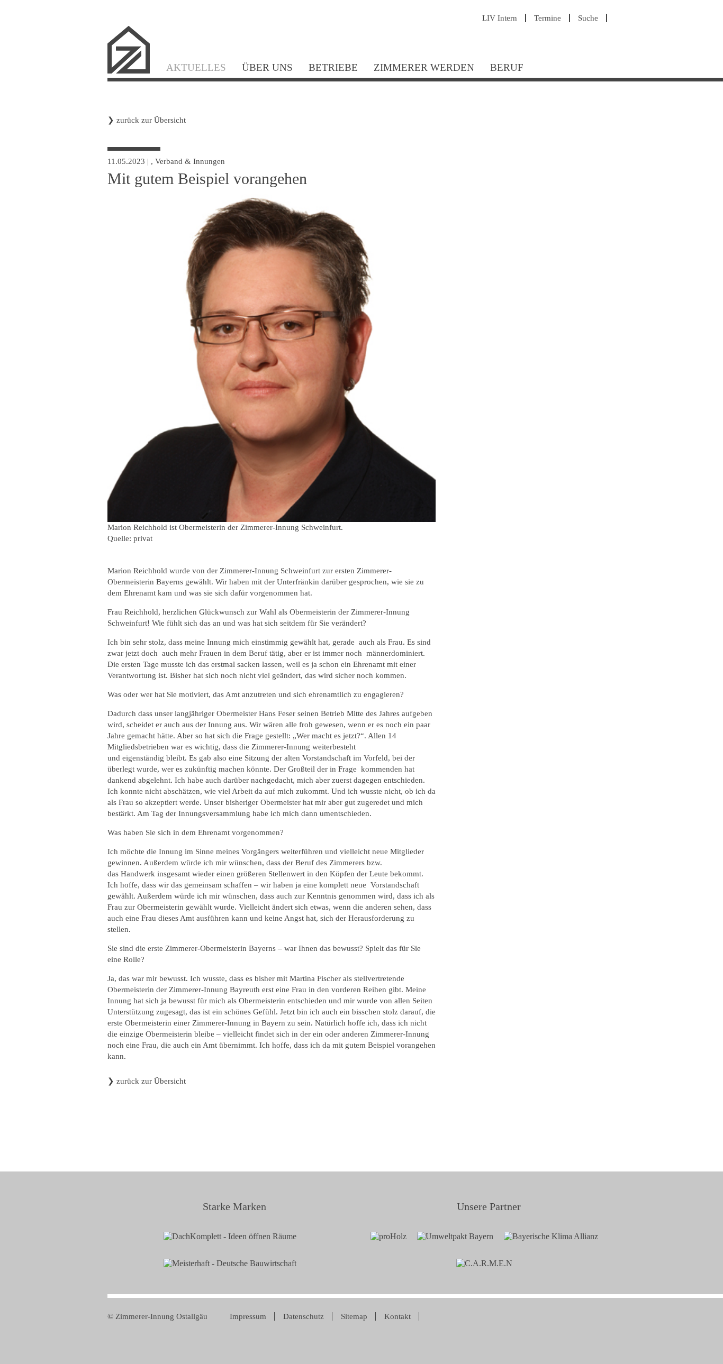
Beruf (506, 67)
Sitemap (354, 1316)
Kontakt (397, 1316)
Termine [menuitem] (547, 18)
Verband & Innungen (190, 161)
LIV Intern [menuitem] (499, 18)
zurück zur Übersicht (151, 120)
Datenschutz (303, 1316)
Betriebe (333, 67)
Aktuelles (196, 67)
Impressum (248, 1316)
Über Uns (267, 67)
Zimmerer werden (424, 67)
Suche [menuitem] (588, 18)
